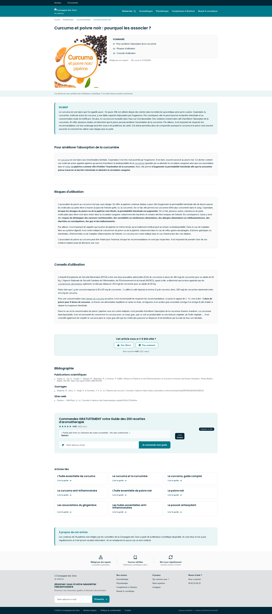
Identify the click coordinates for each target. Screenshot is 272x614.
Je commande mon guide (154, 445)
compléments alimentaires (70, 284)
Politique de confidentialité (110, 610)
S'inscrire (99, 599)
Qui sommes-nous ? (160, 579)
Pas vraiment (148, 345)
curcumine (140, 163)
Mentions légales (90, 610)
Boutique (57, 3)
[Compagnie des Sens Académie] (69, 11)
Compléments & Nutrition (183, 11)
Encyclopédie (73, 3)
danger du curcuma (95, 298)
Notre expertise (158, 583)
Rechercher (127, 11)
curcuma (65, 160)
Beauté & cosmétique (207, 11)
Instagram (156, 587)
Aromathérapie (146, 11)
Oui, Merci (126, 345)
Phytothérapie (162, 11)
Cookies (128, 610)
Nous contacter (194, 579)
